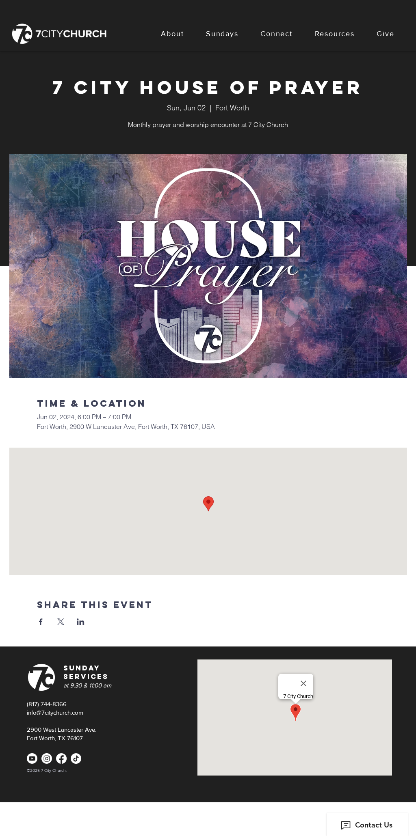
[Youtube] (32, 758)
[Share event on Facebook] (41, 621)
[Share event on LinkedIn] (80, 621)
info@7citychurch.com (55, 712)
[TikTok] (76, 758)
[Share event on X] (61, 621)
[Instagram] (46, 758)
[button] (172, 34)
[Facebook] (61, 758)
